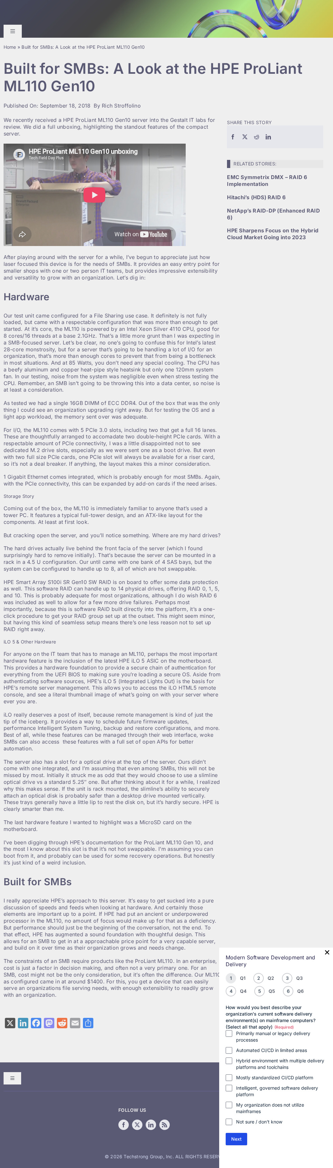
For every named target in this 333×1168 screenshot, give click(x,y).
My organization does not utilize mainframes (270, 1108)
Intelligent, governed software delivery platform (277, 1091)
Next (236, 1139)
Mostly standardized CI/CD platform (274, 1077)
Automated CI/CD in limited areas (271, 1050)
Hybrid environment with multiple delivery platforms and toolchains (280, 1064)
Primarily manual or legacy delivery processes (273, 1037)
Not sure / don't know (259, 1121)
